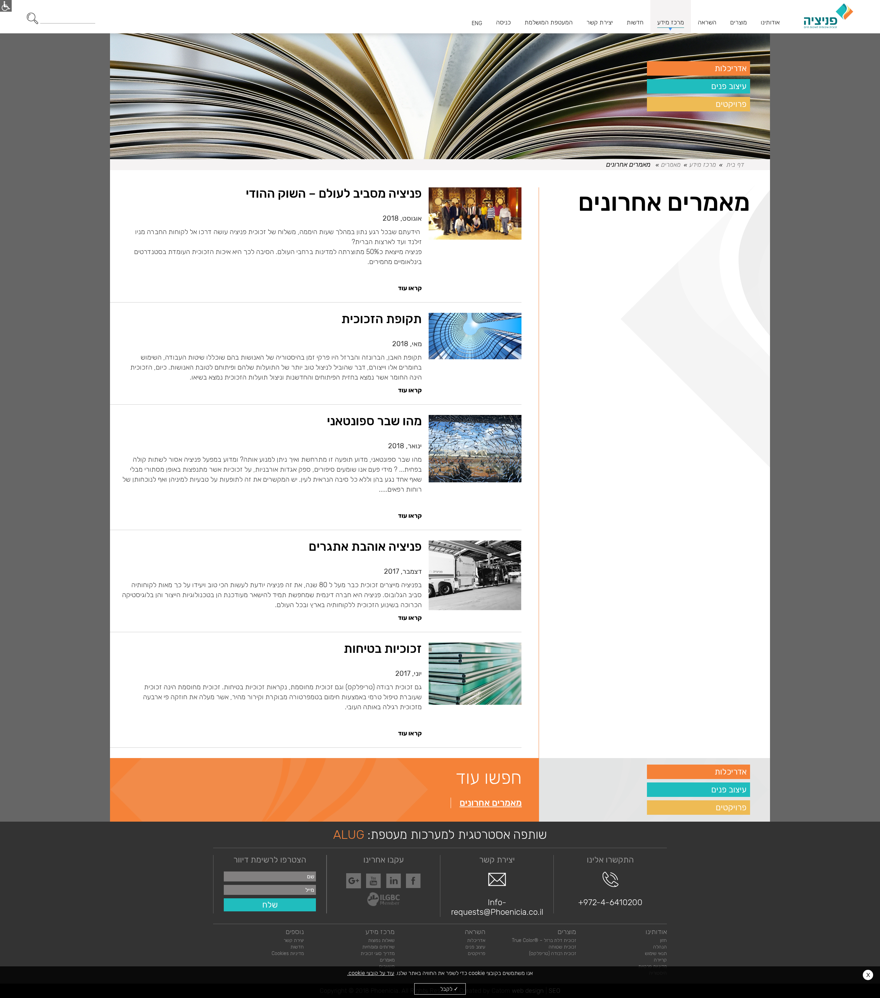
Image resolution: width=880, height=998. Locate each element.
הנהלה (660, 947)
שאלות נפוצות (381, 940)
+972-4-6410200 (610, 902)
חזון (663, 940)
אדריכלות (731, 68)
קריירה (660, 960)
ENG (477, 23)
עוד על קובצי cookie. (370, 973)
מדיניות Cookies (288, 953)
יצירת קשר (294, 940)
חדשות (297, 947)
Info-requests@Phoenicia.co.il (497, 907)
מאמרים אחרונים (491, 803)
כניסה (503, 22)
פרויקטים (731, 104)
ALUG (348, 834)
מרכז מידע (702, 164)
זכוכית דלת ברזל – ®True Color (544, 940)
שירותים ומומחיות (378, 947)
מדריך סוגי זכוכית (378, 953)
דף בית (735, 164)
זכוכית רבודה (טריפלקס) (552, 953)
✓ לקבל (449, 989)
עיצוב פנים (729, 86)
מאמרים (670, 164)
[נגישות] (6, 6)
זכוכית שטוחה (562, 947)
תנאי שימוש (656, 953)
